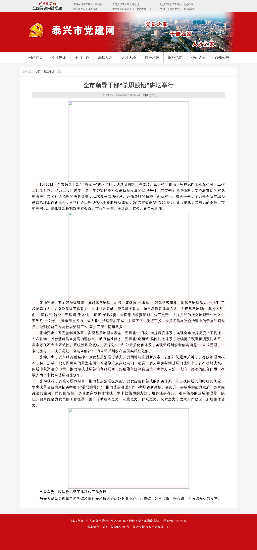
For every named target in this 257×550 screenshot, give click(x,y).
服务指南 (175, 58)
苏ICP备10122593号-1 (117, 527)
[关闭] (145, 95)
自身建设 (152, 58)
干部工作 (82, 58)
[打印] (152, 95)
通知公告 (222, 58)
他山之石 (198, 58)
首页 (38, 71)
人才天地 (128, 58)
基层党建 (105, 58)
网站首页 (35, 58)
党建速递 (59, 58)
